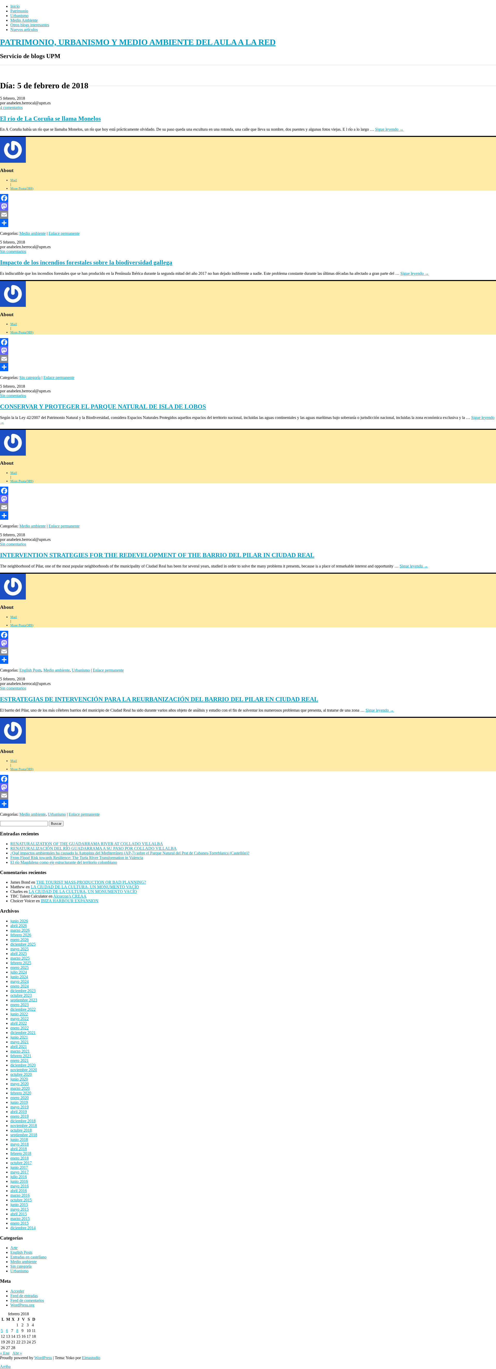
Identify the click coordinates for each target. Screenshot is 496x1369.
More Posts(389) (21, 188)
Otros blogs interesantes (29, 25)
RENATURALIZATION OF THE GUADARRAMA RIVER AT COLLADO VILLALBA (86, 844)
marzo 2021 (20, 1051)
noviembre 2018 (23, 1125)
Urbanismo (19, 15)
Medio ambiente (32, 233)
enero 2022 (19, 1028)
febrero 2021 (20, 1056)
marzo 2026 (20, 930)
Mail (13, 180)
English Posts (30, 670)
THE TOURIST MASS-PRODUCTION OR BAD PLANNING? (91, 882)
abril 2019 (18, 1111)
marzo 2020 (20, 1088)
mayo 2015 (19, 1209)
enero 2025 (19, 967)
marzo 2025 (20, 958)
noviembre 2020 (23, 1070)
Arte (14, 1248)
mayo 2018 (19, 1144)
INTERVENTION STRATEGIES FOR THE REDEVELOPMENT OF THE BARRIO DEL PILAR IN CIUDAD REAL (157, 555)
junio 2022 (19, 1014)
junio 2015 (19, 1204)
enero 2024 (19, 986)
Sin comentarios (13, 251)
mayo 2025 (19, 949)
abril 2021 (18, 1046)
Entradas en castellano (28, 1257)
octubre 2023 (21, 995)
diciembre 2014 (23, 1228)
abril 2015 (18, 1214)
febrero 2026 (20, 935)
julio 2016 (18, 1176)
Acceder (17, 1291)
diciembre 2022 (23, 1009)
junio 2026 (19, 921)
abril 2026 (18, 925)
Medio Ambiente (24, 20)
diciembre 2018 (23, 1121)
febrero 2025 (20, 963)
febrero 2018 (20, 1153)
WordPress (43, 1358)
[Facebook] (248, 198)
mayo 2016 (19, 1186)
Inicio (15, 6)
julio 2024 (18, 972)
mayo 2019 (19, 1107)
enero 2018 (19, 1158)
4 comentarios (11, 107)
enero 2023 (19, 1004)
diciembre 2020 (23, 1065)
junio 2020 (19, 1079)
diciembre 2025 (23, 944)
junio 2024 (19, 977)
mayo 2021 (19, 1042)
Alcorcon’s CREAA (70, 896)
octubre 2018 (21, 1130)
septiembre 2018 (23, 1135)
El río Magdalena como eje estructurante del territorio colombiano (63, 862)
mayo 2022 (19, 1018)
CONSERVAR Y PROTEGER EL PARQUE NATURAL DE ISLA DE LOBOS (103, 406)
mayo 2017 (19, 1172)
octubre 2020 (21, 1074)
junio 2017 (19, 1167)
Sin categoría (30, 377)
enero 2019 (19, 1116)
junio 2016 (19, 1181)
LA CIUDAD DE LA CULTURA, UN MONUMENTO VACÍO (85, 887)
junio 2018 (19, 1139)
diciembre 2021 (23, 1032)
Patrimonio (19, 11)
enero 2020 (19, 1097)
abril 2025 (18, 953)
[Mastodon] (248, 206)
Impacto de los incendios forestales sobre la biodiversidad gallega (86, 262)
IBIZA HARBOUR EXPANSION (69, 901)
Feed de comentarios (27, 1300)
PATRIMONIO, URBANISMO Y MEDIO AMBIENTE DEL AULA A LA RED (138, 42)
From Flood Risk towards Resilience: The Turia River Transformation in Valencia (76, 857)
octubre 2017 (21, 1163)
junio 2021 (19, 1037)
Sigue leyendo (389, 129)
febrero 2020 (20, 1093)
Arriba (5, 1366)
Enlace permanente (64, 233)
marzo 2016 (20, 1195)
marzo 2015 (20, 1218)
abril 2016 (18, 1190)
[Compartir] (248, 223)
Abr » (17, 1353)
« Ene (5, 1353)
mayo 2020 (19, 1084)
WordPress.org (22, 1305)
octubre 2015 (21, 1200)
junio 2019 (19, 1102)
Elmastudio (91, 1358)
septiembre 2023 (23, 1000)
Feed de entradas (24, 1296)
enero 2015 (19, 1223)
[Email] (248, 215)
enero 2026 (19, 939)
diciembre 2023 (23, 991)
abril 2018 (18, 1149)
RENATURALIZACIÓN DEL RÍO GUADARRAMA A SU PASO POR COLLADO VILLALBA (93, 848)
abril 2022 (18, 1023)
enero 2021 (19, 1060)
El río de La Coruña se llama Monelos (50, 118)
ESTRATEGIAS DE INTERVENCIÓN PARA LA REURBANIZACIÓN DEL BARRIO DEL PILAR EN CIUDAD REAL (159, 699)
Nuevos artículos (24, 29)
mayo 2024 (19, 981)
